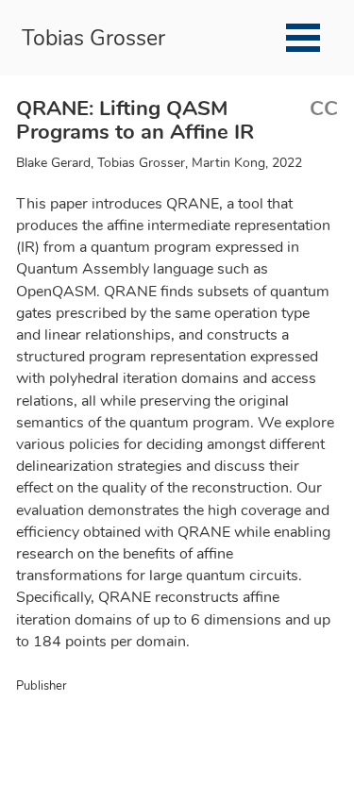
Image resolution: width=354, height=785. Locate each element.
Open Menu (303, 38)
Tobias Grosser (93, 36)
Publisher (41, 685)
